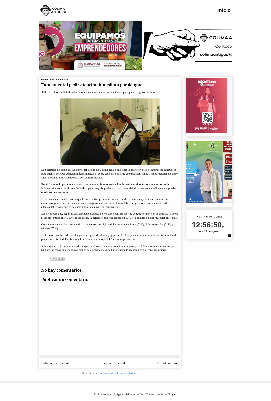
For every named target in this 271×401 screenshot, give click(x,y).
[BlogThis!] (54, 259)
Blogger (171, 394)
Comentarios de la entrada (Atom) (117, 373)
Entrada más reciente (55, 363)
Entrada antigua (167, 363)
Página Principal (113, 363)
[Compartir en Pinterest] (63, 259)
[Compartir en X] (57, 259)
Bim (141, 394)
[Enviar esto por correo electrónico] (51, 259)
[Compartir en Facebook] (60, 259)
